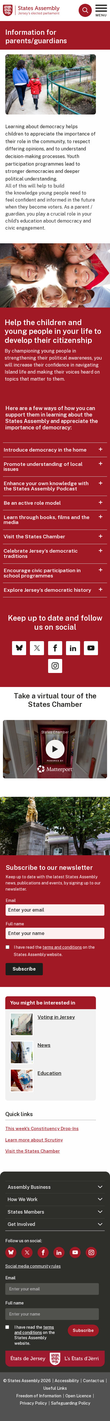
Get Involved (21, 1224)
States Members (26, 1212)
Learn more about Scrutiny (34, 1139)
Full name (15, 924)
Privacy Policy (33, 1403)
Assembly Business (29, 1187)
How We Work (23, 1199)
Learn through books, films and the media (46, 519)
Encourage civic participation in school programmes (42, 573)
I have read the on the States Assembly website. (54, 951)
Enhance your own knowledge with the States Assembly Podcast (46, 486)
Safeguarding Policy (70, 1403)
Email (11, 900)
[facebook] (43, 1252)
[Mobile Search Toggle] (85, 10)
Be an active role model (32, 503)
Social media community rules (33, 1266)
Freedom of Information (38, 1396)
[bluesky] (10, 1252)
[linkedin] (59, 1252)
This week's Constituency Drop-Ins (42, 1128)
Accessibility (67, 1380)
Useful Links (55, 1388)
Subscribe (24, 969)
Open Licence (78, 1396)
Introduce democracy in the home (45, 450)
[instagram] (91, 1252)
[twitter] (27, 1252)
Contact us (93, 1380)
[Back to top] (103, 1414)
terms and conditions (62, 947)
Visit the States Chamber (34, 536)
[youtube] (75, 1252)
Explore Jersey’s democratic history (47, 590)
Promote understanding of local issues (43, 466)
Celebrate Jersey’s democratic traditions (41, 553)
